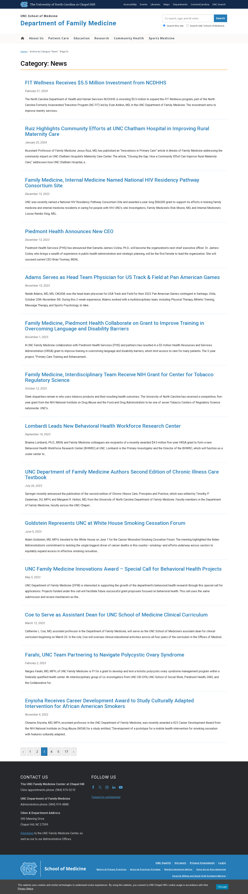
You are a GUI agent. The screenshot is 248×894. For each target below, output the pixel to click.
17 (66, 752)
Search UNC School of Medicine (206, 25)
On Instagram (107, 787)
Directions (27, 833)
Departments (180, 4)
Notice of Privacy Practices (112, 869)
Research (101, 38)
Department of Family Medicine (68, 23)
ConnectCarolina (200, 4)
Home (22, 38)
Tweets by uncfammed (105, 797)
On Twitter (100, 787)
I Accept (222, 886)
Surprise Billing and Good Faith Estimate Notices (199, 876)
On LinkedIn (114, 787)
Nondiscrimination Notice (178, 869)
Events (143, 4)
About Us (36, 38)
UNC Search (218, 4)
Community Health (129, 38)
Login (222, 862)
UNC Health (163, 862)
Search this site (175, 25)
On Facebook (93, 787)
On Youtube (121, 787)
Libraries (155, 4)
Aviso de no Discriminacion (211, 869)
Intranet (180, 862)
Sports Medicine (162, 38)
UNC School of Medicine (39, 16)
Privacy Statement (202, 862)
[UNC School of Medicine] (53, 868)
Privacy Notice (25, 888)
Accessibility (130, 4)
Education (82, 38)
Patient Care (58, 38)
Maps (167, 4)
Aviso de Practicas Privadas (145, 869)
